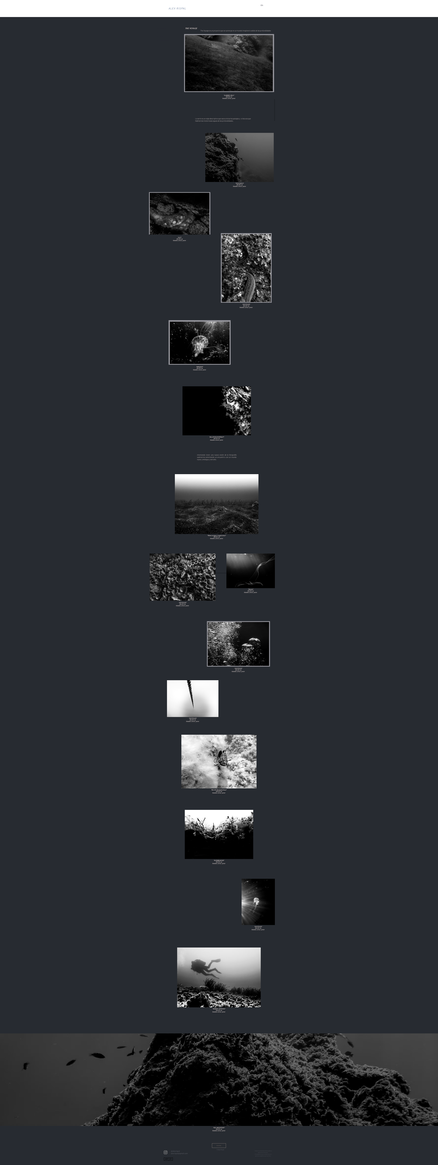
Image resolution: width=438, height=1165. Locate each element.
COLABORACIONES (162, 40)
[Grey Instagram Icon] (165, 1152)
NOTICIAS (159, 36)
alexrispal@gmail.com (179, 1153)
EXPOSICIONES (161, 28)
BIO (157, 32)
